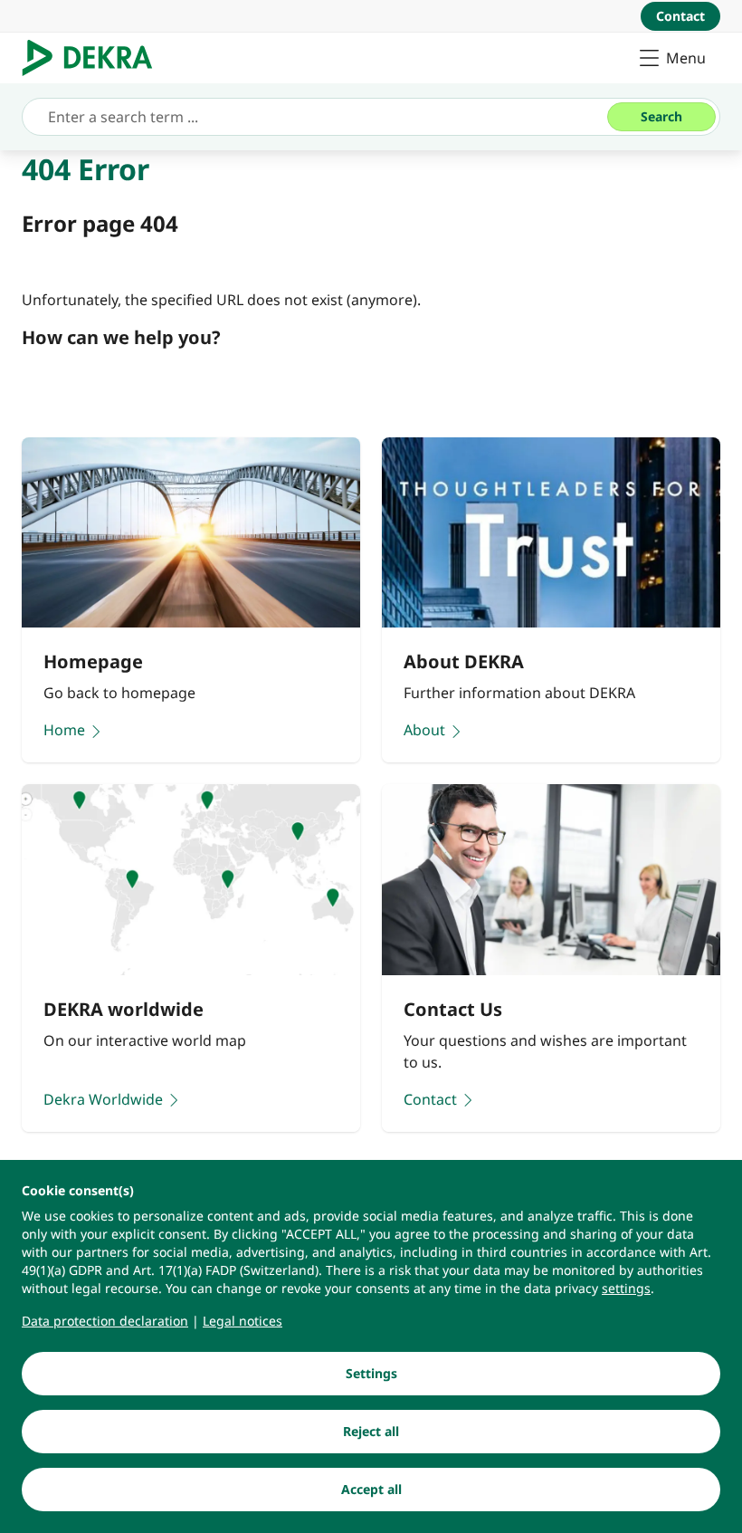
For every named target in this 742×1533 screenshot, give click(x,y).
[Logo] (94, 58)
